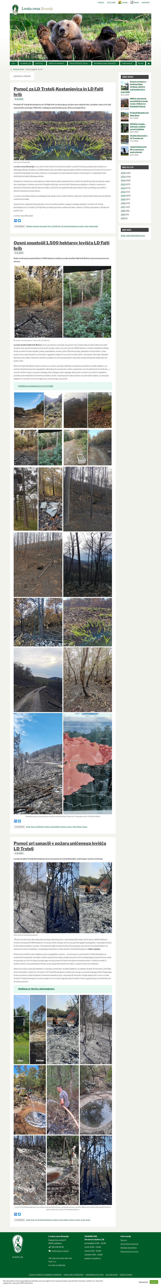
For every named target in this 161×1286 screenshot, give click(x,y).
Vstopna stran (18, 69)
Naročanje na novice (129, 1251)
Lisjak (125, 3)
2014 (123, 218)
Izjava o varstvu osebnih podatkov (45, 1275)
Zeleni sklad (93, 226)
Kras (49, 226)
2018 (123, 203)
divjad (28, 827)
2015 (123, 214)
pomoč (69, 827)
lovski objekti (55, 827)
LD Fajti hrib (56, 226)
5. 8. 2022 (19, 253)
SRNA (136, 3)
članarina (29, 226)
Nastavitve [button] (143, 1282)
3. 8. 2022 (19, 853)
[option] (80, 36)
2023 (123, 184)
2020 (123, 196)
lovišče (81, 226)
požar (87, 226)
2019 (123, 199)
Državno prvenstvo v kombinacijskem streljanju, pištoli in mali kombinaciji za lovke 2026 (133, 87)
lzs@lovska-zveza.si (60, 1251)
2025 (123, 177)
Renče (79, 827)
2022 (123, 188)
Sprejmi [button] (154, 1282)
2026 (123, 173)
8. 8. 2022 (19, 99)
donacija (36, 226)
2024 (123, 180)
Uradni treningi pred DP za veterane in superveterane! (138, 149)
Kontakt (146, 3)
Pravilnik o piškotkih (74, 1275)
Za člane (111, 3)
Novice (124, 1240)
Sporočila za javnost (129, 1244)
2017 (123, 207)
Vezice (101, 3)
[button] (73, 57)
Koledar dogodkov (129, 1248)
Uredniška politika (95, 1275)
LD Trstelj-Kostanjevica (69, 226)
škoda (85, 827)
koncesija (43, 226)
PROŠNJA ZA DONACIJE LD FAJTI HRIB (35, 386)
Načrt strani (126, 1275)
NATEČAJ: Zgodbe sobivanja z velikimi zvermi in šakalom (137, 126)
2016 (123, 211)
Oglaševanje (111, 1275)
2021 (123, 192)
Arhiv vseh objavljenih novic (133, 235)
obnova (63, 827)
